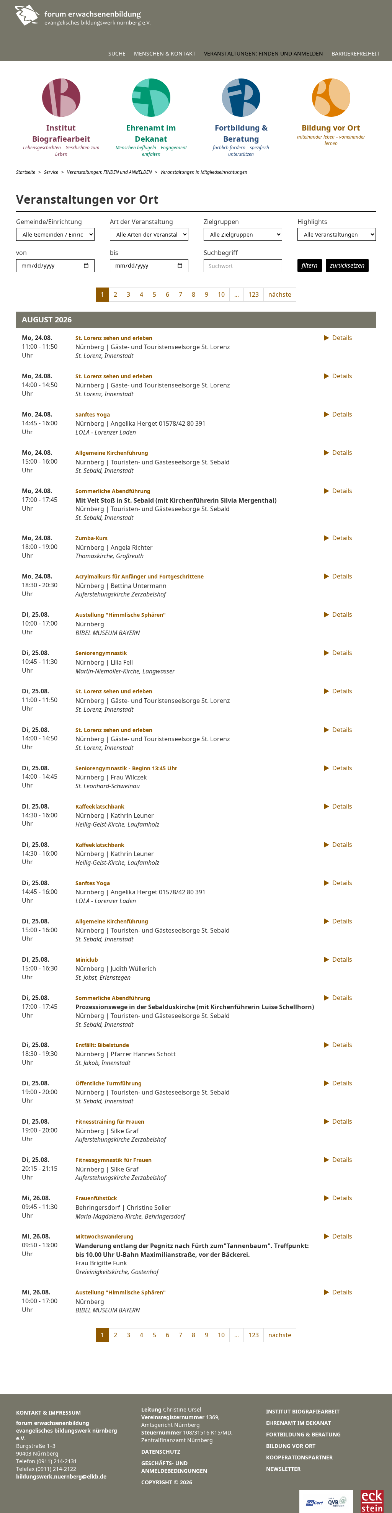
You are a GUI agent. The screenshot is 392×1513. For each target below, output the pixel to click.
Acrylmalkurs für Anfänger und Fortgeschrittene (139, 576)
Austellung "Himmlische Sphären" (120, 614)
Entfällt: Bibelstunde (102, 1045)
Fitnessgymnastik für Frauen (113, 1159)
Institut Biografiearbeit (303, 1411)
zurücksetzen (347, 265)
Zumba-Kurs (91, 538)
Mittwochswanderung (104, 1236)
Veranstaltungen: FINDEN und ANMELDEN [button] (263, 53)
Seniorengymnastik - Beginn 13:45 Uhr (126, 768)
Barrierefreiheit (356, 53)
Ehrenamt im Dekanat (298, 1422)
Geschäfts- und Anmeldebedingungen (174, 1466)
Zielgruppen (221, 221)
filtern (309, 265)
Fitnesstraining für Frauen (109, 1121)
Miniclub (86, 959)
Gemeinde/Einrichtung (49, 221)
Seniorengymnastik (101, 653)
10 (221, 294)
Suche (117, 53)
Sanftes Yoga (92, 414)
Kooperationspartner (299, 1457)
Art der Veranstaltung (141, 221)
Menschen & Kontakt (165, 53)
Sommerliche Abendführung (112, 491)
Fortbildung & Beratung (303, 1434)
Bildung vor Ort (290, 1445)
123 (253, 294)
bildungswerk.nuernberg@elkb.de (61, 1476)
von (21, 252)
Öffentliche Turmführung (108, 1083)
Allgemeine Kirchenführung (111, 452)
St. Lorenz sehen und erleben (113, 337)
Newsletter (283, 1468)
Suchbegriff (221, 252)
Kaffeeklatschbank (99, 806)
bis (114, 252)
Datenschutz (160, 1451)
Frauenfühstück (96, 1198)
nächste (279, 294)
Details (341, 337)
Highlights (312, 221)
